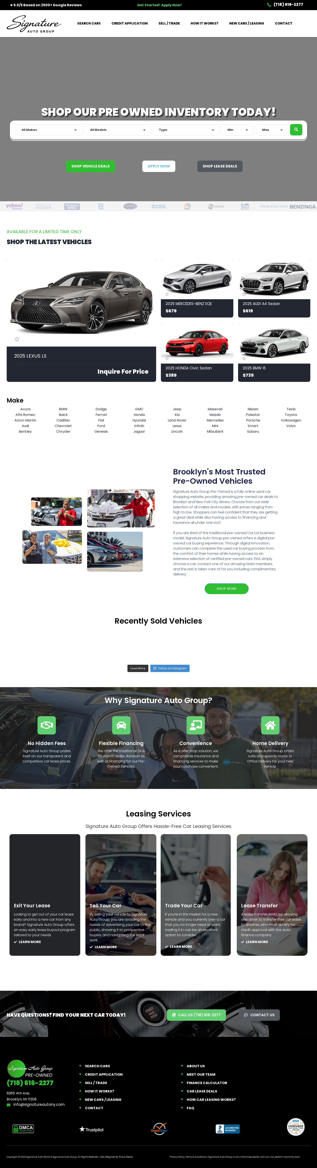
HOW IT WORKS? (204, 23)
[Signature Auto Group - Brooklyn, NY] (33, 23)
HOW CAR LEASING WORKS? (211, 1099)
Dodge (101, 409)
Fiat (101, 420)
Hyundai (139, 420)
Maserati (215, 409)
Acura (25, 409)
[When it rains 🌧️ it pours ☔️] (97, 644)
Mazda (215, 414)
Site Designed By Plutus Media (116, 1157)
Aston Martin (25, 420)
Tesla (290, 409)
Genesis (101, 431)
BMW (63, 409)
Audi (25, 425)
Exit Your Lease (32, 905)
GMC (139, 409)
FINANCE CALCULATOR (207, 1082)
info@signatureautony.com (38, 1104)
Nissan (253, 409)
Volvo (291, 425)
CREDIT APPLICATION (129, 23)
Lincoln (177, 431)
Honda (139, 414)
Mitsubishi (215, 431)
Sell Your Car (105, 905)
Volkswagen (291, 420)
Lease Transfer (259, 905)
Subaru (253, 431)
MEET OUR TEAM (201, 1074)
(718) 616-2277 (288, 4)
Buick (63, 414)
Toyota (291, 414)
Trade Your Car (184, 905)
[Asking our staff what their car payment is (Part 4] (280, 644)
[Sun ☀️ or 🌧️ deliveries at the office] (219, 644)
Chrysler (63, 431)
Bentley (25, 431)
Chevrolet (63, 425)
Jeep (177, 409)
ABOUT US (196, 1066)
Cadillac (63, 420)
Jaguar (139, 431)
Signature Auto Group (65, 1157)
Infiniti (139, 425)
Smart (253, 425)
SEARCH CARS (89, 23)
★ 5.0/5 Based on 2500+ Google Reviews (46, 5)
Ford (101, 425)
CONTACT (283, 23)
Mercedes (215, 420)
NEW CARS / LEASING (246, 23)
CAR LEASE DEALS (202, 1091)
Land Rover (177, 420)
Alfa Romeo (25, 414)
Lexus (177, 425)
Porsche (253, 420)
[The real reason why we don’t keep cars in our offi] (36, 644)
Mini (215, 425)
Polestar (253, 414)
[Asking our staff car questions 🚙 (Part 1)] (158, 644)
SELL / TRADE (169, 23)
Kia (177, 414)
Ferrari (101, 414)
